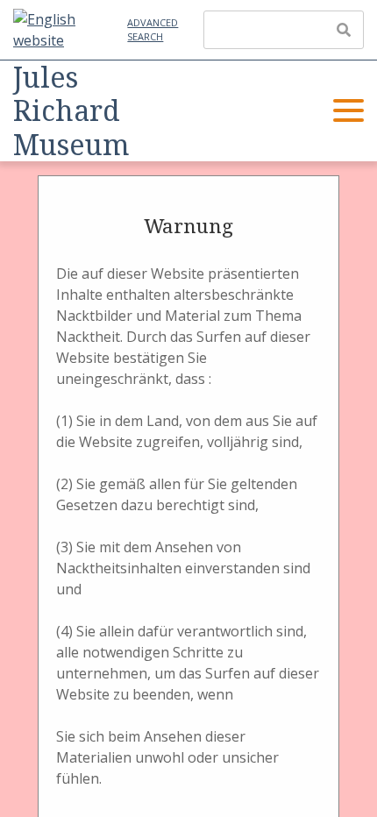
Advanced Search (152, 30)
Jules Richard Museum (71, 110)
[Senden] (344, 30)
